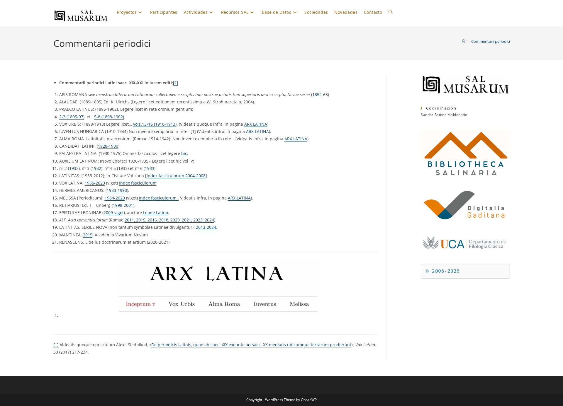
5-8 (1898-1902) (109, 117)
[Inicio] (464, 41)
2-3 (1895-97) (71, 117)
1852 (317, 94)
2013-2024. (206, 227)
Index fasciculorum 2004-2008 (176, 175)
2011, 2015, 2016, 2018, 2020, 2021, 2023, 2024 (169, 220)
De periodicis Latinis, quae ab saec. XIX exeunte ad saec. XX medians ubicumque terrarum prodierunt (251, 344)
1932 (74, 168)
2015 (87, 235)
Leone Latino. (156, 212)
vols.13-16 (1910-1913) (155, 124)
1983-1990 (117, 190)
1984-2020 (115, 198)
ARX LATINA (255, 124)
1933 (149, 168)
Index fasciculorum (138, 183)
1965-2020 (95, 183)
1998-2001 (123, 205)
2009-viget (114, 212)
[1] (175, 83)
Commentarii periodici (490, 41)
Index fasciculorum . (159, 198)
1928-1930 (108, 146)
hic (184, 153)
